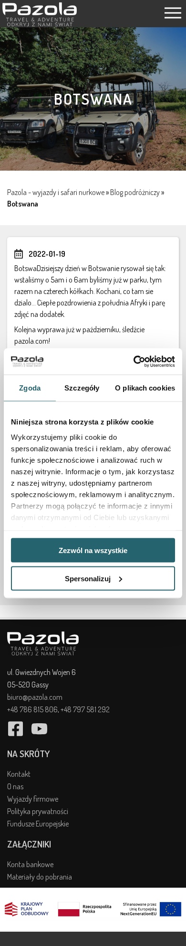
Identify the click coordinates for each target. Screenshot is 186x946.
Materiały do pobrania (39, 876)
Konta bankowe (30, 864)
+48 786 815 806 (32, 709)
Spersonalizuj (88, 578)
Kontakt (19, 774)
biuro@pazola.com (34, 697)
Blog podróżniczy (135, 192)
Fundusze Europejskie (38, 823)
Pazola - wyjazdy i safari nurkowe (55, 192)
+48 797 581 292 (85, 709)
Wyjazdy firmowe (32, 799)
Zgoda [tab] (30, 388)
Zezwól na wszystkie (93, 550)
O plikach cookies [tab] (145, 388)
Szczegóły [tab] (81, 388)
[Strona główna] (39, 23)
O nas (15, 786)
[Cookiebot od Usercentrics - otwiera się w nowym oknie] (134, 361)
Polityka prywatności (37, 811)
